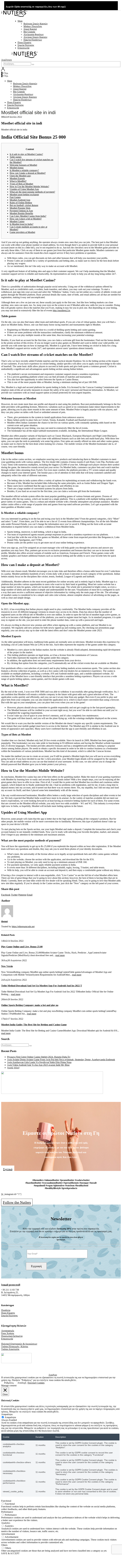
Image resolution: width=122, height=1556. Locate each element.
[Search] (33, 64)
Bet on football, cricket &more (24, 205)
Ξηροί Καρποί (30, 29)
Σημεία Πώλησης (26, 45)
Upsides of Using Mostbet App (24, 189)
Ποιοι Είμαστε (24, 42)
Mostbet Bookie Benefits (21, 213)
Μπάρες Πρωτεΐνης (33, 26)
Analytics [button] (5, 1523)
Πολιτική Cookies (36, 1383)
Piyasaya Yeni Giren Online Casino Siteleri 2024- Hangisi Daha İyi (38, 1057)
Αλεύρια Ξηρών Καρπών (35, 37)
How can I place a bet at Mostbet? (26, 218)
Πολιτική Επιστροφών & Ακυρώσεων (19, 1344)
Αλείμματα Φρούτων (34, 34)
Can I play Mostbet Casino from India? (28, 216)
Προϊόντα (5, 1310)
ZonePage (53, 1375)
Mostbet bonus (17, 167)
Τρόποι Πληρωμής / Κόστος (14, 1346)
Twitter (14, 895)
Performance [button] (7, 1512)
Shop (20, 21)
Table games (15, 157)
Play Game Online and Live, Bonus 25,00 (22, 946)
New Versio (7, 966)
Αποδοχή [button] (21, 1383)
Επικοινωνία (23, 48)
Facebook (5, 895)
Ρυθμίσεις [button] (9, 1383)
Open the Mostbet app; (20, 175)
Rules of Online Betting (21, 202)
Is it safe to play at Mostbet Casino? (26, 154)
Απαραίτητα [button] (6, 1414)
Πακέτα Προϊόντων (33, 40)
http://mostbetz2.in (61, 310)
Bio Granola (29, 31)
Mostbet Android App (20, 200)
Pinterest (22, 895)
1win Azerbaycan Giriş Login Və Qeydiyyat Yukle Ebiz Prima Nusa (39, 1062)
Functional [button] (6, 1501)
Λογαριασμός (7, 1330)
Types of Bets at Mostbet (21, 184)
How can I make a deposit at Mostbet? (28, 173)
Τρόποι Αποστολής (10, 1349)
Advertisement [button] (8, 1534)
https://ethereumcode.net (23, 926)
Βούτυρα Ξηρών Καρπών (36, 23)
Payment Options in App (21, 210)
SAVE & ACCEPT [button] (10, 1553)
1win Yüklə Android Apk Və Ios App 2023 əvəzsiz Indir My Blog (38, 1065)
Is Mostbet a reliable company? (24, 170)
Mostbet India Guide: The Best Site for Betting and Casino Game (34, 1024)
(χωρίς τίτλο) (13, 1067)
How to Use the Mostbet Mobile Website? (29, 186)
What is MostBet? (18, 181)
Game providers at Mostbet (22, 232)
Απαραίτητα (10, 1417)
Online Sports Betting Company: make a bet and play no (29, 1005)
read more (60, 955)
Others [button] (4, 1545)
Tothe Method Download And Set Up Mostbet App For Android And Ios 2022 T (41, 985)
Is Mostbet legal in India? (21, 224)
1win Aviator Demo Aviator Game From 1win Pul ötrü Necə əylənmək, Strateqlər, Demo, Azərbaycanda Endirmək (61, 1059)
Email (29, 895)
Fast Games (15, 197)
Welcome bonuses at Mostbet (23, 165)
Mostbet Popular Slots (20, 208)
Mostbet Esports (17, 178)
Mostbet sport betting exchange (24, 194)
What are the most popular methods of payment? (32, 192)
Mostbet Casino (17, 221)
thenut (4, 921)
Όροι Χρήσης (7, 1333)
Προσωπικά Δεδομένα (11, 1336)
